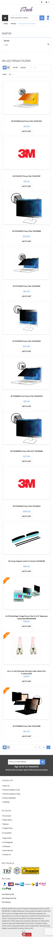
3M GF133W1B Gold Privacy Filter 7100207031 (26, 121)
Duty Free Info (8, 851)
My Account (7, 816)
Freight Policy (8, 828)
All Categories (8, 842)
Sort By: (15, 67)
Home (6, 24)
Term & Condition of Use (11, 790)
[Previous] (35, 747)
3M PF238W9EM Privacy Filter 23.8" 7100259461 (26, 451)
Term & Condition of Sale (11, 794)
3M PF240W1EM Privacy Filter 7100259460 (26, 231)
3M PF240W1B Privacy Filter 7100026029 (26, 341)
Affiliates (6, 802)
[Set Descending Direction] (35, 67)
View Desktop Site (8, 894)
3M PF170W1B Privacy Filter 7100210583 (26, 286)
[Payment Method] (30, 884)
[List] (8, 67)
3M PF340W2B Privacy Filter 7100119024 (26, 506)
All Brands (6, 846)
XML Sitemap (6, 902)
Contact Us (7, 855)
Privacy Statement (9, 798)
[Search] (41, 17)
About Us (6, 786)
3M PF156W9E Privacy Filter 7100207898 (26, 726)
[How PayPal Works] (13, 884)
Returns (6, 824)
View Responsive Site (9, 898)
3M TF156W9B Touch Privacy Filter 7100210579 (26, 396)
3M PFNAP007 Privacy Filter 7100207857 (26, 176)
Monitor (13, 24)
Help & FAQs (7, 838)
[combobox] (27, 18)
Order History (7, 820)
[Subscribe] (42, 762)
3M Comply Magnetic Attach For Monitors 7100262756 (26, 561)
